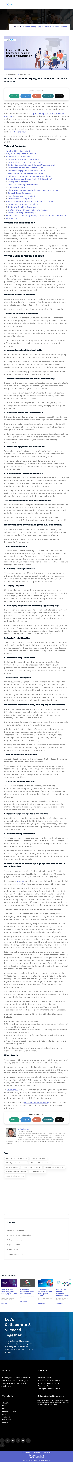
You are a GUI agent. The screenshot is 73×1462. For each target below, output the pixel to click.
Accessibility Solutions (15, 1230)
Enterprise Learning (14, 1240)
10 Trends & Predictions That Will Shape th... (27, 1292)
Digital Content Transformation (19, 1235)
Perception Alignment (18, 182)
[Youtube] (23, 1440)
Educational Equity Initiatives (40, 1163)
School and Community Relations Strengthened (30, 176)
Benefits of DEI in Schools (18, 156)
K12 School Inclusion (37, 1171)
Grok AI (59, 96)
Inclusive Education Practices (16, 1171)
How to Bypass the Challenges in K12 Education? (29, 179)
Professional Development (20, 198)
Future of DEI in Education (31, 1167)
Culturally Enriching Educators (22, 207)
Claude (36, 96)
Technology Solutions (15, 1254)
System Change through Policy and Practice (28, 210)
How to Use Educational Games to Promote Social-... (63, 1293)
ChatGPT (14, 96)
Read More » (4, 1303)
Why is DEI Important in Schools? (21, 154)
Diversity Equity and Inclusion (16, 1163)
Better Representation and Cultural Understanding (31, 165)
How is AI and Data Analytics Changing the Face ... (9, 1293)
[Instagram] (18, 1440)
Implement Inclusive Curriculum (23, 204)
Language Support (16, 187)
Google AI (26, 96)
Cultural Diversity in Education (16, 1158)
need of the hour (18, 132)
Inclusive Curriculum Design (54, 1167)
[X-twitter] (7, 1440)
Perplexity (48, 96)
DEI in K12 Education (38, 1158)
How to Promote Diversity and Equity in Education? (30, 201)
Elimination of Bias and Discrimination (25, 168)
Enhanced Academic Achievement (23, 159)
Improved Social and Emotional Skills (25, 162)
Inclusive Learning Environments (23, 184)
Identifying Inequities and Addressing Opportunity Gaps (34, 190)
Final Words (11, 218)
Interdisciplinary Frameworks (21, 196)
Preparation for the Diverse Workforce (25, 173)
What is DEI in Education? (18, 151)
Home (14, 27)
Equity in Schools (12, 1167)
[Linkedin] (2, 1440)
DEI (19, 27)
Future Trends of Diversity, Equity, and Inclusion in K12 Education (36, 215)
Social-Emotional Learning (15, 1176)
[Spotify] (28, 1440)
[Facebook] (12, 1440)
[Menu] (68, 3)
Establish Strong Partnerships (22, 212)
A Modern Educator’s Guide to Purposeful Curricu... (45, 1293)
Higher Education (13, 1245)
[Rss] (2, 1445)
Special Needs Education (19, 193)
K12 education (12, 1249)
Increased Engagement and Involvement (26, 170)
